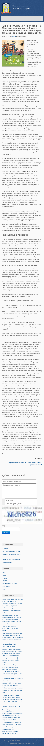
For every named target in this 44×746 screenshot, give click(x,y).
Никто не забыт (7, 562)
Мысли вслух (6, 586)
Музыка (4, 578)
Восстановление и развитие (11, 551)
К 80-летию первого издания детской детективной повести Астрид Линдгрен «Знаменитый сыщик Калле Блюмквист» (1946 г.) (12, 699)
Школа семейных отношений (11, 559)
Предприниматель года (9, 583)
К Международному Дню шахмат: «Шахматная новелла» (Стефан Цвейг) (12, 690)
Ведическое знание (8, 557)
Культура (5, 548)
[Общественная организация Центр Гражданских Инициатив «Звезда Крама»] (6, 9)
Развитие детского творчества (11, 554)
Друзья (4, 581)
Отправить (6, 532)
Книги (14, 36)
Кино (3, 589)
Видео (4, 572)
